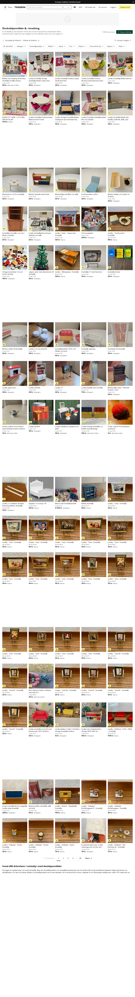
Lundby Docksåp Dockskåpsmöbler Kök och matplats (93, 118)
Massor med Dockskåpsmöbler (65, 503)
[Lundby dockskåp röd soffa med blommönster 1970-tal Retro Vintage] (41, 714)
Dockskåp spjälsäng (88, 349)
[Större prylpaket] (93, 218)
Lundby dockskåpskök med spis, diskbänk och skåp (40, 234)
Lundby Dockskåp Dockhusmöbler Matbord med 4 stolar (40, 118)
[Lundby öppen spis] (14, 373)
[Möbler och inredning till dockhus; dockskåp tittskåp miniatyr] (14, 64)
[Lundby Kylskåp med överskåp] (93, 373)
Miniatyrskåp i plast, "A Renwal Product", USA (118, 389)
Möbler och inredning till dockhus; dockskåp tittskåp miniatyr (14, 80)
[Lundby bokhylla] (41, 373)
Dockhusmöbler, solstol (89, 194)
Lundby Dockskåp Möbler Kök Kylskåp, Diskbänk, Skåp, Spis (118, 118)
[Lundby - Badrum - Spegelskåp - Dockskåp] (67, 791)
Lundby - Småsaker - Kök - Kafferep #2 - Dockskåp (117, 846)
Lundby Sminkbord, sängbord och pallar (67, 428)
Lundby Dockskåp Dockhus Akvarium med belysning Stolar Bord (92, 80)
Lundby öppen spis (9, 388)
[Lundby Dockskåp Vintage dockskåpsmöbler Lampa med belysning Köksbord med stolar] (41, 64)
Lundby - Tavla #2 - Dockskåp (118, 690)
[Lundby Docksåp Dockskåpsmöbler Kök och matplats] (93, 103)
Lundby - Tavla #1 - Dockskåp (12, 729)
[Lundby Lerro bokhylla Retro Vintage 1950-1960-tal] (93, 714)
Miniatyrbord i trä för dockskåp (13, 194)
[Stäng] (133, 2)
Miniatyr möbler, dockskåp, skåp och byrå (40, 807)
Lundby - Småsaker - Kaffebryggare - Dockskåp (117, 807)
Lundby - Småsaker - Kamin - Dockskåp (65, 846)
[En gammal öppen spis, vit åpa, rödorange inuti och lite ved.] (93, 830)
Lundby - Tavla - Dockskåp (117, 503)
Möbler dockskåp (87, 503)
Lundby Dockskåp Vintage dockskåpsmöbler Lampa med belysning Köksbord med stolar (39, 80)
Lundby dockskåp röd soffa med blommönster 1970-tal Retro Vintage (40, 730)
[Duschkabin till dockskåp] (120, 334)
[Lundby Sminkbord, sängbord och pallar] (67, 412)
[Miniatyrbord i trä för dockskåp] (14, 180)
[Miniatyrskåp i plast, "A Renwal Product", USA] (120, 373)
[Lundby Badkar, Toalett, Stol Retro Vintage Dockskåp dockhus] (67, 714)
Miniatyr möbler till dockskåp (12, 349)
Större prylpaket (87, 233)
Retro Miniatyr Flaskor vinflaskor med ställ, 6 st (40, 691)
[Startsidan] (20, 7)
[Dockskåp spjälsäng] (93, 334)
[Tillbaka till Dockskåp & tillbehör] (3, 40)
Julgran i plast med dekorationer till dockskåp (41, 273)
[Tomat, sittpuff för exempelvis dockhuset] (120, 412)
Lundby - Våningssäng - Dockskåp (67, 272)
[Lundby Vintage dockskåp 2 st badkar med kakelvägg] (93, 412)
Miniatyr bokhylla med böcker (39, 194)
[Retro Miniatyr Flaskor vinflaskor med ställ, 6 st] (41, 676)
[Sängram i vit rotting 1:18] (41, 489)
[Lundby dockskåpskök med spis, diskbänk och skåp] (41, 218)
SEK (80, 7)
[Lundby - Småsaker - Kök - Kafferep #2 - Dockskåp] (120, 830)
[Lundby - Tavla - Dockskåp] (120, 489)
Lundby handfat (34, 426)
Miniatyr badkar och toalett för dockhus (119, 195)
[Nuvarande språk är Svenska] (74, 7)
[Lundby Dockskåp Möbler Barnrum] (120, 64)
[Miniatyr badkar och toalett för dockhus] (120, 180)
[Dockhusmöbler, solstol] (93, 180)
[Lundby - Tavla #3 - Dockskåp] (93, 676)
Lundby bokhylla (34, 388)
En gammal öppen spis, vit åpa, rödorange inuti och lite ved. (92, 846)
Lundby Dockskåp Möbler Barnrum (120, 78)
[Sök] (63, 7)
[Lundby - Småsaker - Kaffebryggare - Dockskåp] (120, 791)
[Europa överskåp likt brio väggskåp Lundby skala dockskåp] (14, 791)
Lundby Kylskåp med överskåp (92, 388)
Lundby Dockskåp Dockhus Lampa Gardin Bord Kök (67, 80)
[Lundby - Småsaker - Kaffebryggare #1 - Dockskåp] (93, 791)
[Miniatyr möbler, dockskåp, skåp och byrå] (41, 791)
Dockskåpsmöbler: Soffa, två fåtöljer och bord (65, 350)
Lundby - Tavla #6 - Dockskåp (118, 654)
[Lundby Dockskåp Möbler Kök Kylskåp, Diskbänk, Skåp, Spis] (120, 103)
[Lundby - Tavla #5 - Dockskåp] (14, 676)
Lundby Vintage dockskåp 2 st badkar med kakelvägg (92, 428)
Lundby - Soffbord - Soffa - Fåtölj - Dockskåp (120, 730)
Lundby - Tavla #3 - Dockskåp (91, 690)
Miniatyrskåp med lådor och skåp (66, 194)
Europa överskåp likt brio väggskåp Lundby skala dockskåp (14, 807)
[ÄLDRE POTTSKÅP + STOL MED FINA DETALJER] (14, 103)
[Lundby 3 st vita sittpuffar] (41, 334)
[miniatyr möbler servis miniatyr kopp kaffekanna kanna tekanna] (14, 412)
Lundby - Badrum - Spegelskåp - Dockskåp (66, 807)
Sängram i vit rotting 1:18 (37, 503)
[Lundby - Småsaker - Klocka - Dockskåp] (14, 830)
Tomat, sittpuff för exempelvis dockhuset (119, 428)
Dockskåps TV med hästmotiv (91, 272)
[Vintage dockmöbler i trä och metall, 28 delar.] (14, 257)
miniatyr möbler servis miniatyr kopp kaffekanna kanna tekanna (13, 428)
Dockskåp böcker (114, 272)
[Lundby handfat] (41, 412)
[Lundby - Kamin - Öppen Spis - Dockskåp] (67, 218)
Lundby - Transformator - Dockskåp (117, 234)
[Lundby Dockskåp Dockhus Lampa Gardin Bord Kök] (67, 64)
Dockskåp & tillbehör (13, 40)
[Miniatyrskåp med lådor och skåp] (67, 180)
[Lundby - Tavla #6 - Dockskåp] (120, 639)
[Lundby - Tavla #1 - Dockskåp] (14, 714)
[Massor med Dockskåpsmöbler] (67, 489)
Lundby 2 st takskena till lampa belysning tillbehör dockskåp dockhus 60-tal (13, 505)
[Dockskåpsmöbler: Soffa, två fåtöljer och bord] (67, 334)
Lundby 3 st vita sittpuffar (38, 349)
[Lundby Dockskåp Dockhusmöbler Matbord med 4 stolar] (41, 103)
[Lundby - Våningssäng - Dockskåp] (67, 257)
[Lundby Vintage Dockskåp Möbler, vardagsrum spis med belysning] (67, 103)
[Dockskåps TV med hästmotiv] (93, 257)
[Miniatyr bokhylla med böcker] (41, 180)
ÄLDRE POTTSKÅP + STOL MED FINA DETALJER (13, 118)
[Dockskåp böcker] (120, 257)
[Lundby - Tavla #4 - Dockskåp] (67, 676)
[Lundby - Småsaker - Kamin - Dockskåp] (67, 830)
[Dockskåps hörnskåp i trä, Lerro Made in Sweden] (14, 218)
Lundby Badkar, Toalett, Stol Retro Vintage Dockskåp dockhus (67, 730)
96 (80, 858)
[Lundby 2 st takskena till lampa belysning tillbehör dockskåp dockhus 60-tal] (14, 489)
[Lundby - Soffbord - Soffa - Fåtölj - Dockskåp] (120, 714)
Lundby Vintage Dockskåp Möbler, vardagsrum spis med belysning (67, 118)
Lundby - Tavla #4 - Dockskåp (65, 690)
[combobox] (46, 7)
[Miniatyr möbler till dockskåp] (14, 334)
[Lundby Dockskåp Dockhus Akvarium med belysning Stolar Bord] (93, 64)
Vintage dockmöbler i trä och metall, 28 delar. (12, 273)
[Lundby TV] (67, 373)
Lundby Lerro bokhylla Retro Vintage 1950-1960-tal (91, 730)
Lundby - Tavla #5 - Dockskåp (12, 690)
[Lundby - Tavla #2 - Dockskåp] (120, 676)
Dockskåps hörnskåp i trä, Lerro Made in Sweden (13, 234)
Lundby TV (59, 388)
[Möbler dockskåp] (93, 489)
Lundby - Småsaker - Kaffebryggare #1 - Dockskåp (91, 807)
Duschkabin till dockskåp (116, 349)
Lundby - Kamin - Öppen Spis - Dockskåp (66, 234)
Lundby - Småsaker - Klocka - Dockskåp (12, 846)
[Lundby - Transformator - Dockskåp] (120, 218)
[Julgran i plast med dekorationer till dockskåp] (41, 257)
